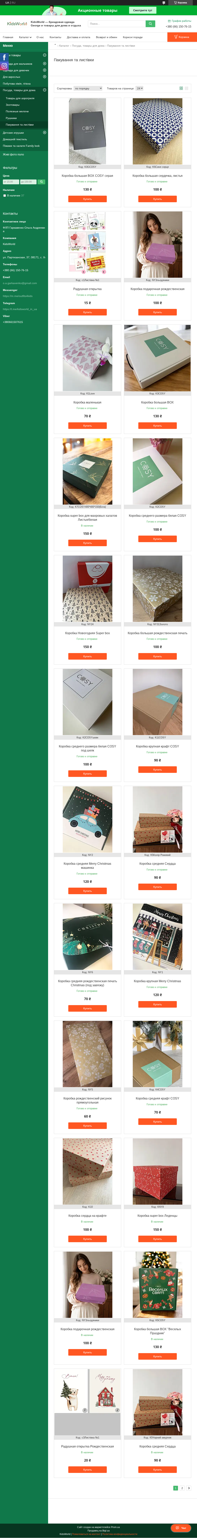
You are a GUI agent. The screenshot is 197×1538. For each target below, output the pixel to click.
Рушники (11, 118)
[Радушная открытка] (87, 244)
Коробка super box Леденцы (157, 1215)
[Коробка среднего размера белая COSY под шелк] (87, 702)
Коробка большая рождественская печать (157, 633)
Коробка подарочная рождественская (157, 289)
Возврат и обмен (106, 37)
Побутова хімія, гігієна (17, 83)
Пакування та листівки (20, 124)
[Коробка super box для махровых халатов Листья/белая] (87, 471)
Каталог (24, 37)
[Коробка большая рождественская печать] (157, 588)
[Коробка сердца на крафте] (87, 1171)
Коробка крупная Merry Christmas (157, 981)
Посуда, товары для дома (88, 45)
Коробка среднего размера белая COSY (157, 515)
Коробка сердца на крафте (87, 1215)
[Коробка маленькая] (87, 358)
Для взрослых (11, 76)
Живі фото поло (13, 154)
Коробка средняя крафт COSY (157, 1098)
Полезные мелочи (17, 111)
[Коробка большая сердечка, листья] (157, 131)
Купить (87, 198)
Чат (183, 1528)
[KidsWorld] (17, 23)
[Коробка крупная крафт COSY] (157, 702)
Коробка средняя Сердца (157, 863)
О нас (40, 37)
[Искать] (150, 23)
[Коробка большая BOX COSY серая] (87, 131)
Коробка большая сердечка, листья (158, 175)
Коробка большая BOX (157, 402)
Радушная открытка (87, 289)
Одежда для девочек (16, 70)
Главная (8, 37)
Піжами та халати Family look (21, 145)
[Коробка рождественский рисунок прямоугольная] (87, 1054)
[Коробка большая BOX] (157, 358)
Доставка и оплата (78, 37)
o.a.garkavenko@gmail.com (20, 283)
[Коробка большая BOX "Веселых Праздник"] (157, 1284)
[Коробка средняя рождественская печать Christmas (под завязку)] (87, 936)
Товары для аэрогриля (20, 98)
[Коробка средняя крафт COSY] (157, 1054)
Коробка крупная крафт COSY (157, 746)
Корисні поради (133, 37)
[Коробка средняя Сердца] (157, 819)
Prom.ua (115, 1527)
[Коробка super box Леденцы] (157, 1171)
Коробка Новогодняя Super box (87, 633)
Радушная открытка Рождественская (87, 1446)
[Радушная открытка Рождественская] (87, 1402)
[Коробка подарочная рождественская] (157, 244)
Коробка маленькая (87, 402)
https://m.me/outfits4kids (18, 296)
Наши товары (12, 55)
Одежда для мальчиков (17, 63)
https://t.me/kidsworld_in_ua (20, 309)
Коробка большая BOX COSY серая (87, 175)
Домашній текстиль (15, 139)
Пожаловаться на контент (86, 1534)
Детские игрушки (13, 132)
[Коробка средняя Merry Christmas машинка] (87, 819)
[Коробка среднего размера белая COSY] (157, 471)
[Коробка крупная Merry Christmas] (157, 936)
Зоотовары (12, 104)
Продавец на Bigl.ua (99, 1530)
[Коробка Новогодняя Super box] (87, 588)
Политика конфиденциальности (119, 1534)
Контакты (55, 37)
